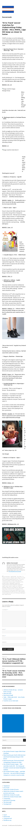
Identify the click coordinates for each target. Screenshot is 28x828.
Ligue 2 (10, 586)
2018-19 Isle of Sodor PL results (11, 795)
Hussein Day (17, 583)
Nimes (5, 588)
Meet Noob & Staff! (8, 695)
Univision (23, 591)
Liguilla (13, 586)
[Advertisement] (13, 723)
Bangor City (20, 577)
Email (4, 635)
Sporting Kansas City (6, 591)
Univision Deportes (6, 592)
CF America (21, 579)
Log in (5, 814)
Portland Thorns (5, 590)
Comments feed (7, 818)
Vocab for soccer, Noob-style (10, 700)
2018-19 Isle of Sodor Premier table (12, 796)
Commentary (6, 798)
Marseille (4, 587)
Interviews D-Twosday (9, 800)
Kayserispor (20, 584)
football (3, 583)
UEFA (19, 591)
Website (4, 642)
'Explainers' (6, 785)
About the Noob (7, 693)
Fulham (7, 583)
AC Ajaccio (8, 577)
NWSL (13, 588)
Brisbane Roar (15, 579)
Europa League (12, 581)
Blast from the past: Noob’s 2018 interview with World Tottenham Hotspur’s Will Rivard (14, 756)
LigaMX (3, 586)
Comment (5, 609)
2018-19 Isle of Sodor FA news (11, 789)
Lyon (16, 586)
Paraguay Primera (19, 588)
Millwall (14, 587)
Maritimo (20, 586)
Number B (9, 588)
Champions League (6, 580)
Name (4, 629)
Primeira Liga (12, 590)
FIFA (22, 581)
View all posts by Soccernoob (15, 571)
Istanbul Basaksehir (14, 584)
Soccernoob (7, 17)
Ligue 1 (7, 586)
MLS (17, 587)
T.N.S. (17, 591)
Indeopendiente (5, 584)
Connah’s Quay (14, 580)
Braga (10, 579)
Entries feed (6, 816)
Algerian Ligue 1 (14, 577)
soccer (22, 590)
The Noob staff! (7, 802)
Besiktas (7, 579)
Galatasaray (11, 583)
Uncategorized (7, 804)
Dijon (19, 580)
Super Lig (13, 591)
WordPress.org (7, 820)
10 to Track (19, 576)
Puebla (16, 590)
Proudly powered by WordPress (15, 825)
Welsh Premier (8, 594)
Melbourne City (9, 587)
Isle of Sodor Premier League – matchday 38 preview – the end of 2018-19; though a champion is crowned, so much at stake (14, 773)
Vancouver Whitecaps (15, 592)
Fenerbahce (18, 581)
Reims (19, 590)
